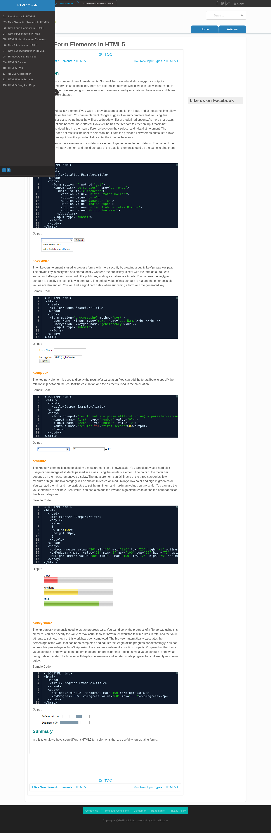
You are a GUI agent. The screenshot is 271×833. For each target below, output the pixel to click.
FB (217, 3)
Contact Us (91, 810)
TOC (107, 54)
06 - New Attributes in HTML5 (20, 45)
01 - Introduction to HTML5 (19, 16)
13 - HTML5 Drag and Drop (19, 85)
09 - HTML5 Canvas (14, 62)
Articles (232, 29)
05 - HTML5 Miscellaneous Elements (24, 39)
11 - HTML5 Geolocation (17, 73)
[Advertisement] (105, 768)
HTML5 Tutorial (66, 3)
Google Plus (228, 3)
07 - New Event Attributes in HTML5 (24, 50)
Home (205, 29)
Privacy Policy (178, 810)
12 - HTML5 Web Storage (18, 79)
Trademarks (158, 810)
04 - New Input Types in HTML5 (21, 33)
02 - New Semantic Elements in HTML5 (26, 22)
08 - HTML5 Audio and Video (20, 56)
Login (240, 3)
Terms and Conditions (116, 810)
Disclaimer (140, 810)
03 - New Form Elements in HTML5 (23, 27)
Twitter (222, 3)
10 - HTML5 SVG (13, 68)
